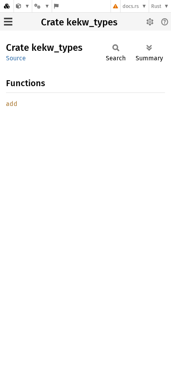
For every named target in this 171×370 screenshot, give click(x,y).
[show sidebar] (8, 22)
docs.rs (130, 6)
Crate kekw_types (79, 22)
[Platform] (41, 6)
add (11, 104)
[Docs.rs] (7, 6)
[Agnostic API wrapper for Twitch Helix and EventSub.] (23, 6)
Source (16, 58)
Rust (156, 6)
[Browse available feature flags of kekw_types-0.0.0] (56, 6)
